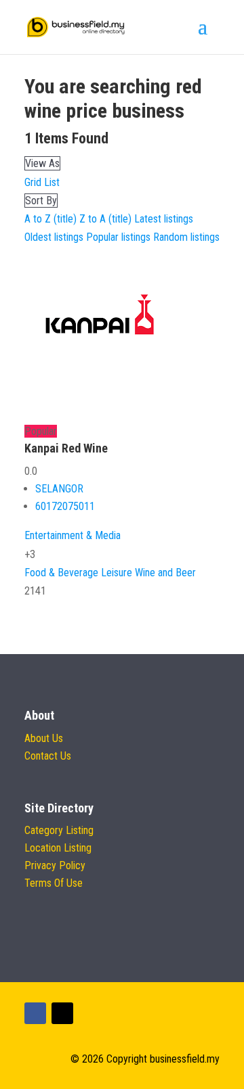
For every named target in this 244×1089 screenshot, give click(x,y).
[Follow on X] (62, 1013)
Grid (32, 182)
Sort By (41, 200)
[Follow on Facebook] (35, 1013)
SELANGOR (59, 488)
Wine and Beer (165, 572)
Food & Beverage (61, 572)
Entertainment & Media (72, 535)
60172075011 (65, 506)
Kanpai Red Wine (66, 448)
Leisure (116, 572)
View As (42, 163)
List (52, 182)
